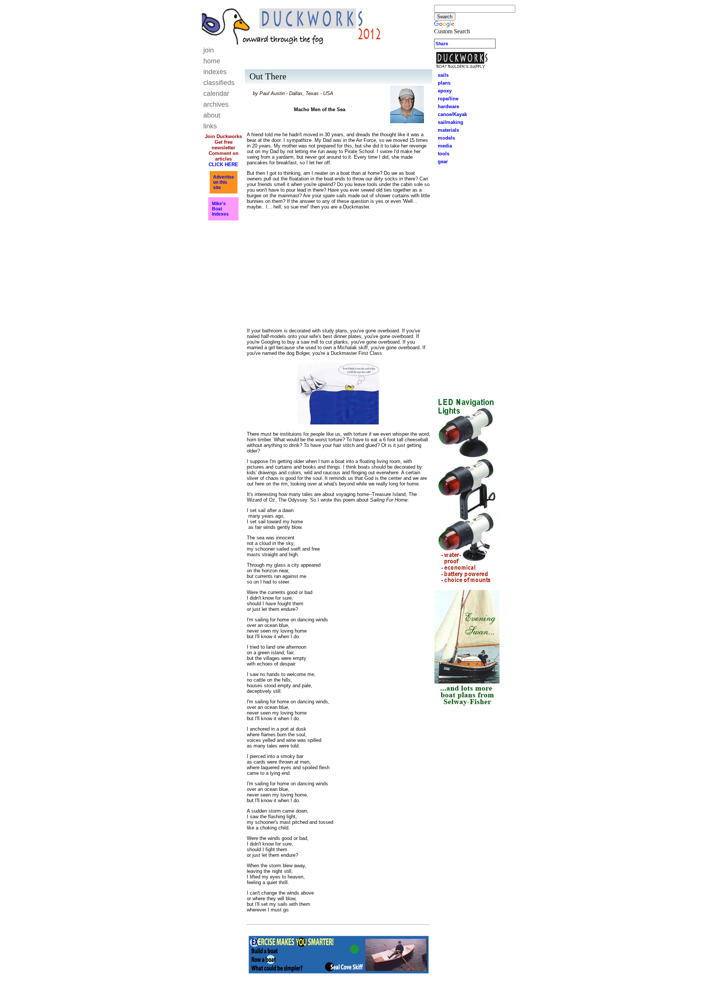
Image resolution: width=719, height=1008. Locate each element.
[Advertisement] (467, 279)
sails (443, 75)
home (211, 61)
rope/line (448, 98)
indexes (215, 72)
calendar (216, 93)
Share (442, 43)
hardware (446, 106)
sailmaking (448, 122)
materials (446, 130)
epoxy (442, 91)
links (210, 126)
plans (441, 83)
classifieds (218, 82)
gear (440, 161)
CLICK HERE (223, 164)
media (442, 146)
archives (215, 104)
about (211, 115)
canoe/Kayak (450, 114)
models (446, 138)
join (208, 50)
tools (441, 153)
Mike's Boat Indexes (220, 209)
